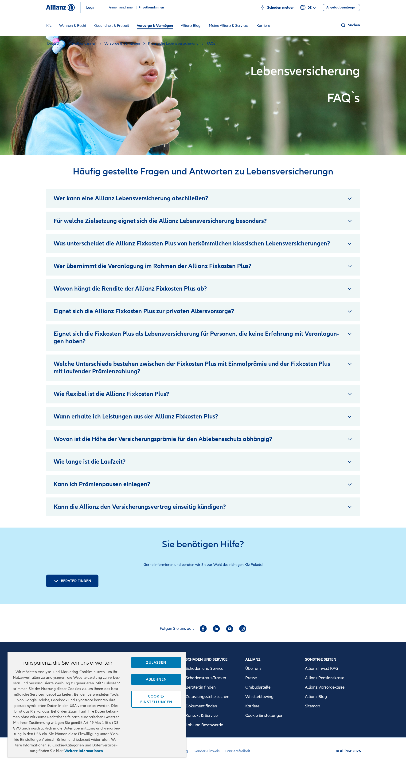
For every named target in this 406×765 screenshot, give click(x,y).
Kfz (48, 25)
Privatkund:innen (151, 7)
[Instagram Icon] (242, 628)
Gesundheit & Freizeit (111, 25)
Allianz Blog (190, 25)
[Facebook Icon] (203, 628)
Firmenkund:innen (121, 7)
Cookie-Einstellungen (156, 699)
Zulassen (156, 662)
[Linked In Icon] (216, 628)
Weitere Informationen (83, 751)
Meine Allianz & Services (229, 25)
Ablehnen (156, 679)
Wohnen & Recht (72, 25)
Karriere (263, 25)
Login (90, 7)
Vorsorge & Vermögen (155, 25)
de (310, 8)
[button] (350, 25)
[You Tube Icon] (229, 628)
